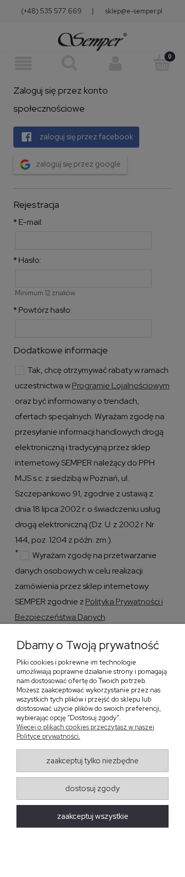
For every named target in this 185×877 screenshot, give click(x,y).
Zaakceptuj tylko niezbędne (92, 761)
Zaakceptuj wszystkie (92, 816)
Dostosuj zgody (92, 788)
